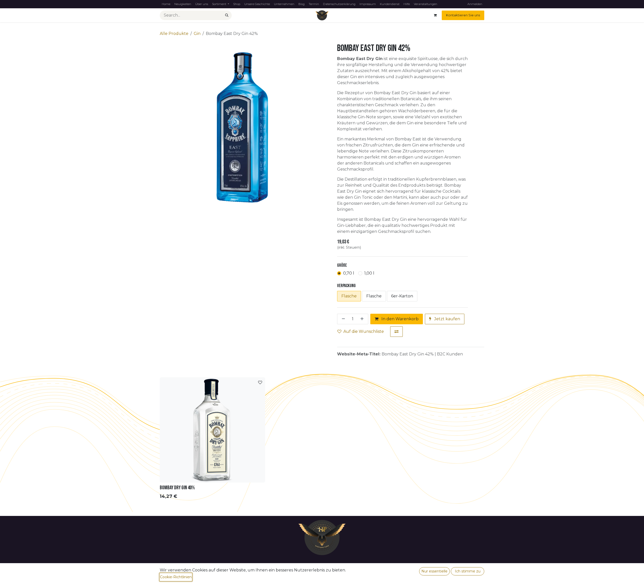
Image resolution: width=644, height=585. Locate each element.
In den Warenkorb (399, 318)
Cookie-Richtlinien (176, 577)
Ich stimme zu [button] (467, 571)
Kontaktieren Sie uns (463, 15)
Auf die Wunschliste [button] (363, 331)
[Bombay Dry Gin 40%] (212, 430)
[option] (322, 439)
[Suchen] (227, 15)
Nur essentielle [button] (434, 571)
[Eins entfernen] (342, 319)
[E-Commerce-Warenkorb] (435, 15)
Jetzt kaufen (446, 318)
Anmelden (474, 4)
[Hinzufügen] (363, 319)
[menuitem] (166, 4)
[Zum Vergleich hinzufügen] (396, 331)
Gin (197, 33)
